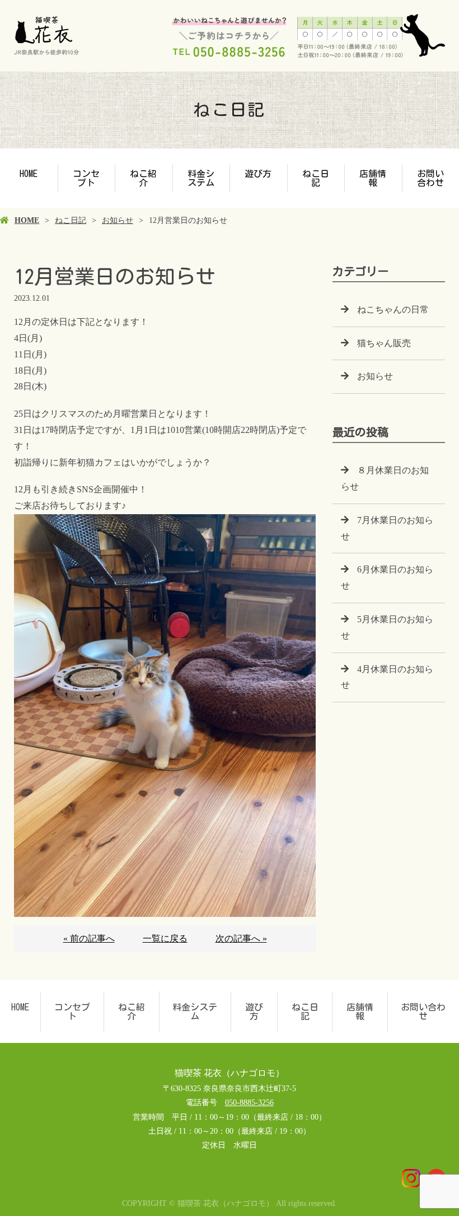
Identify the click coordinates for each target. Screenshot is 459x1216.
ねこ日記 (315, 178)
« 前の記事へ (89, 938)
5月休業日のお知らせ (387, 627)
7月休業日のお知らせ (387, 528)
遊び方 (258, 173)
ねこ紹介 (143, 178)
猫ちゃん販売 (384, 343)
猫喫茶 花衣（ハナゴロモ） (229, 1073)
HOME (29, 173)
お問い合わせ (423, 1012)
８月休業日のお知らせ (385, 478)
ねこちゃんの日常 (393, 309)
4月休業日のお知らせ (387, 677)
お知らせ (117, 220)
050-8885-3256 (249, 1102)
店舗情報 (372, 178)
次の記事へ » (241, 938)
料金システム (201, 178)
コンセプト (86, 178)
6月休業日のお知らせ (387, 577)
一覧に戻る (165, 938)
